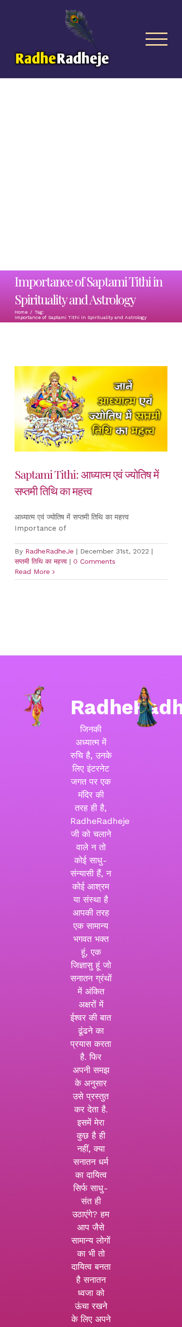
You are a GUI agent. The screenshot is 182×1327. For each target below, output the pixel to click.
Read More (32, 571)
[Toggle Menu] (157, 39)
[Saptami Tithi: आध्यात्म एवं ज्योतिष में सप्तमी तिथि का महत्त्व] (91, 409)
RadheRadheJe (49, 551)
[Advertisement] (91, 175)
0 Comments (94, 561)
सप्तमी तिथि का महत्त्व (41, 561)
